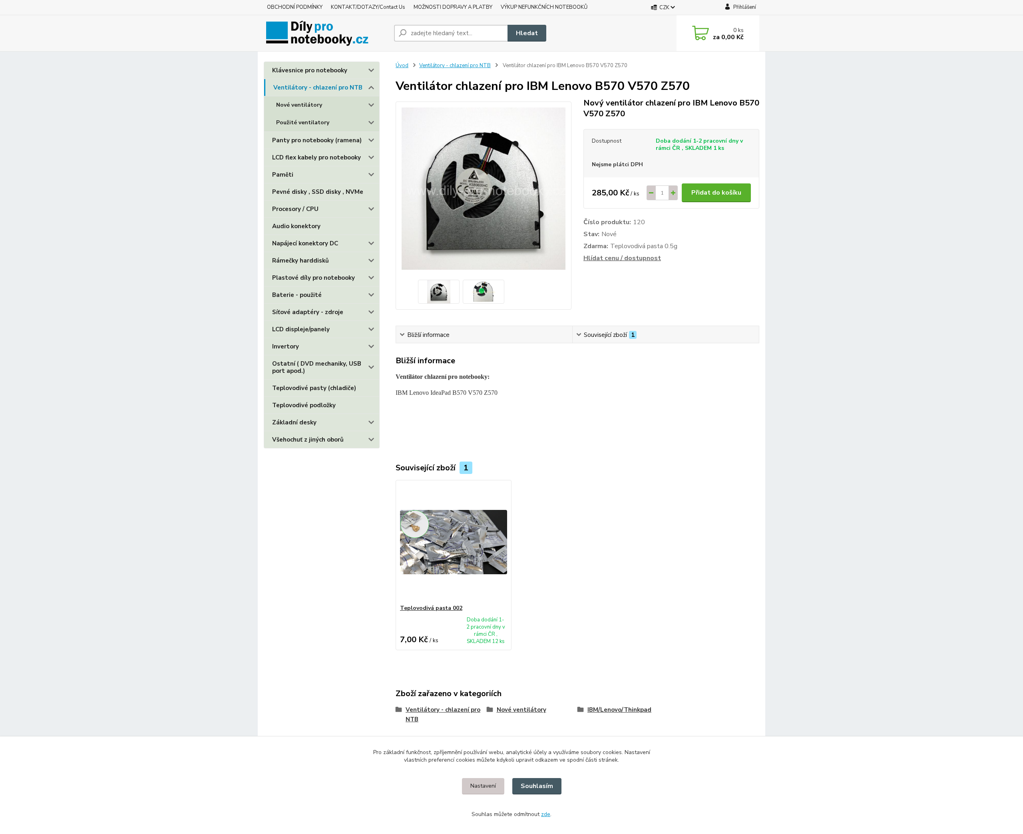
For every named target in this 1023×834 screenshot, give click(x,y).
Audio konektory (296, 226)
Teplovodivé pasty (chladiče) (314, 388)
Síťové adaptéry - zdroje (307, 312)
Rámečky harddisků (300, 261)
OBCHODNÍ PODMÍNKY (294, 7)
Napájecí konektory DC (305, 243)
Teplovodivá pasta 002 (431, 608)
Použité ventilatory (302, 122)
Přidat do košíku (716, 192)
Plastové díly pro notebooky (313, 278)
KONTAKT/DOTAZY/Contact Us (368, 7)
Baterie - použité (297, 295)
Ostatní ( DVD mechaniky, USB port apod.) (316, 367)
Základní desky (294, 422)
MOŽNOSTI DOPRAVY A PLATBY (453, 7)
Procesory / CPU (295, 209)
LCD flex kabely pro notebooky (316, 157)
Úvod (402, 65)
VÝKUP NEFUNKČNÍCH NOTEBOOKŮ (544, 7)
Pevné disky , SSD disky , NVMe (317, 192)
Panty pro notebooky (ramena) (317, 140)
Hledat (527, 33)
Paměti (282, 175)
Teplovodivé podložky (304, 405)
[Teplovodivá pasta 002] (453, 542)
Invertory (285, 346)
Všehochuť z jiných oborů (308, 440)
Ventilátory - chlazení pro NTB (317, 88)
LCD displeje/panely (301, 329)
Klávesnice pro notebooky (309, 70)
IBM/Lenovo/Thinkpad (619, 710)
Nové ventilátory (299, 105)
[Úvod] (326, 33)
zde (545, 814)
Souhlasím (537, 786)
